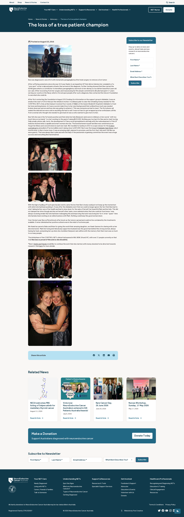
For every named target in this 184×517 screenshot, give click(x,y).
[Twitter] (159, 510)
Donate (124, 496)
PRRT (76, 104)
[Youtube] (166, 510)
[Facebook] (163, 510)
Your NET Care (49, 10)
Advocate (124, 486)
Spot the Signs (68, 483)
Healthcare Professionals (161, 479)
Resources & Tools (99, 483)
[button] (94, 355)
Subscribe (135, 83)
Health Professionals (120, 10)
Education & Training (157, 486)
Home (30, 19)
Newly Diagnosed (40, 483)
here (41, 246)
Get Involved (103, 10)
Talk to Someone (40, 492)
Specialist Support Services (102, 486)
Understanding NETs (67, 10)
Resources (154, 492)
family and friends (40, 244)
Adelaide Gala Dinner (105, 128)
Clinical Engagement (157, 490)
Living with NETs (40, 486)
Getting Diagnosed (70, 495)
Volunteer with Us (127, 492)
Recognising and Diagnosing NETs (162, 483)
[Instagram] (170, 510)
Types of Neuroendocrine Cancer (75, 492)
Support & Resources (87, 10)
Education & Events (128, 490)
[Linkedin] (174, 510)
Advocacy (53, 19)
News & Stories (41, 19)
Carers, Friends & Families (43, 490)
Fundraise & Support (128, 483)
